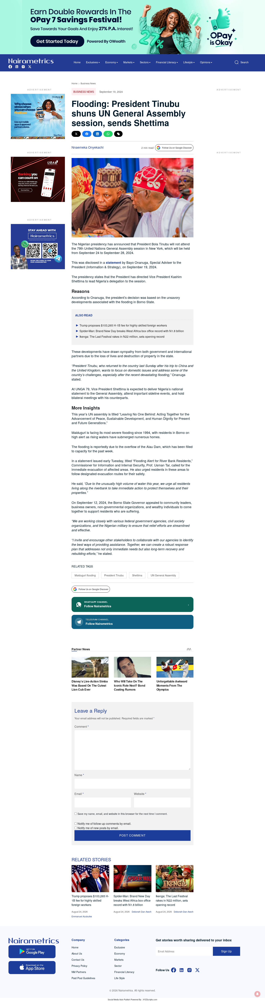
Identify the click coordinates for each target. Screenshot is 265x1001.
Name (79, 775)
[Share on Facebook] (86, 134)
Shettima (137, 575)
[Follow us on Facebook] (10, 66)
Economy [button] (110, 62)
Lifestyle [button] (188, 62)
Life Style (119, 978)
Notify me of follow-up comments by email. (104, 823)
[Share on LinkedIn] (97, 134)
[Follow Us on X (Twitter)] (197, 970)
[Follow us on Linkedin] (17, 66)
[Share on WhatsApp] (108, 134)
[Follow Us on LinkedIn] (181, 970)
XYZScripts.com (150, 999)
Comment (81, 726)
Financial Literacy (124, 972)
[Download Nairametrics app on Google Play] (32, 951)
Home (77, 62)
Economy (119, 953)
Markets (118, 959)
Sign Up (226, 951)
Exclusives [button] (92, 62)
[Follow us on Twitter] (30, 66)
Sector (118, 966)
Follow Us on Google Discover (177, 147)
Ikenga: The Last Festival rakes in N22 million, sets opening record (122, 336)
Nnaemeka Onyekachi (87, 147)
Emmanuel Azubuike (82, 916)
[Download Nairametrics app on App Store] (32, 967)
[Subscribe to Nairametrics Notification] (257, 994)
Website (140, 794)
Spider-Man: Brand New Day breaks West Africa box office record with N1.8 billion (132, 331)
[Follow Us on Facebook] (173, 970)
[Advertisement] (227, 116)
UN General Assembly (163, 575)
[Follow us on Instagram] (23, 66)
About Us (77, 953)
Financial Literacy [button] (166, 62)
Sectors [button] (144, 62)
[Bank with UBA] (38, 179)
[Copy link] (118, 134)
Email (79, 794)
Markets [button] (127, 62)
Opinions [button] (205, 62)
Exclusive (119, 947)
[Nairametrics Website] (31, 60)
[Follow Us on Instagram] (189, 970)
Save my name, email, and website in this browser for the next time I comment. (122, 814)
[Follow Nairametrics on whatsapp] (38, 246)
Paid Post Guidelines (83, 978)
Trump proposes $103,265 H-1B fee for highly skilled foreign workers (123, 325)
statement (113, 262)
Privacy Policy (79, 966)
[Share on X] (76, 134)
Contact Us (78, 959)
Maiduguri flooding (85, 575)
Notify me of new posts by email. (98, 828)
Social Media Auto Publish (119, 999)
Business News (88, 83)
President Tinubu (114, 575)
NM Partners (79, 972)
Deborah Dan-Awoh (141, 911)
